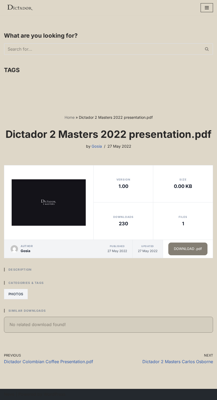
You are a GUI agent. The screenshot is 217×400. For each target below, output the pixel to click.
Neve (9, 394)
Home (70, 117)
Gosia (97, 146)
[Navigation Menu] (207, 7)
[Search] (207, 49)
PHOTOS (15, 294)
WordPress (54, 394)
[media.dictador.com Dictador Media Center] (20, 7)
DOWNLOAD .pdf (188, 249)
